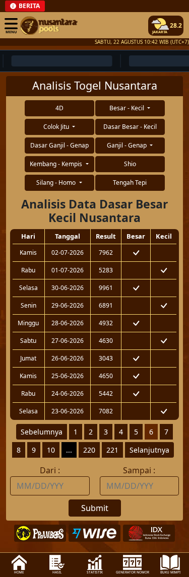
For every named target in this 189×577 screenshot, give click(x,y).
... (69, 450)
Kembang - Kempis (57, 164)
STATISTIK (95, 572)
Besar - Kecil (127, 108)
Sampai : (139, 470)
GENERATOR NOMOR (132, 572)
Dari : (50, 470)
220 (89, 450)
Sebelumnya (41, 432)
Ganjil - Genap (127, 145)
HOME (19, 572)
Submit (94, 508)
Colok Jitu (57, 126)
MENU (11, 31)
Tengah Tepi (130, 182)
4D (59, 108)
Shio (130, 164)
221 (112, 450)
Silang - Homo (56, 182)
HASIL (56, 572)
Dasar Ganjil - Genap (59, 145)
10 (51, 450)
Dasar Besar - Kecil (130, 126)
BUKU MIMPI (170, 572)
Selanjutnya (149, 450)
